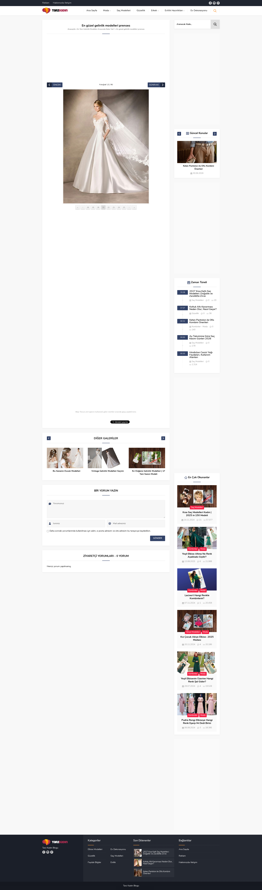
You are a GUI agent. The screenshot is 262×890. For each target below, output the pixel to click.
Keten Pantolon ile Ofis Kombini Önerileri (198, 167)
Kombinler (196, 327)
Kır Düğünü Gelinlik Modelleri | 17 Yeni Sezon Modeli (148, 472)
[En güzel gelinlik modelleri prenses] (106, 146)
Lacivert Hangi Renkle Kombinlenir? (197, 597)
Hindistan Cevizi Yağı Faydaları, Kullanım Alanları (201, 355)
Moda (205, 327)
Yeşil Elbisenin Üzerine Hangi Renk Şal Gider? (197, 680)
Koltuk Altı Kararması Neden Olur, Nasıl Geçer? (203, 308)
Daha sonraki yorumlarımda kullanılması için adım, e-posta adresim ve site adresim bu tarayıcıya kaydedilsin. (100, 531)
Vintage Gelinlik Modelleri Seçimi (107, 471)
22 (108, 207)
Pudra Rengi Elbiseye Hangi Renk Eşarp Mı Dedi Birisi (197, 721)
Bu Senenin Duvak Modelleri (66, 471)
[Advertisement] (106, 59)
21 (103, 207)
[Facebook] (210, 3)
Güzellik (195, 314)
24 (119, 207)
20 (98, 207)
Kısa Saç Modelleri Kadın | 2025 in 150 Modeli (197, 514)
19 (93, 207)
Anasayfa (71, 29)
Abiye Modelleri (193, 632)
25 (124, 207)
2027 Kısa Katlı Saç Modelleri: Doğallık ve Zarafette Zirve (201, 293)
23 (114, 207)
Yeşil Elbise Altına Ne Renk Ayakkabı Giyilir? (197, 555)
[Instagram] (214, 3)
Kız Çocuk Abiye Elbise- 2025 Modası (197, 638)
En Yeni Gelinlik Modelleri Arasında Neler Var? (95, 29)
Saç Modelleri (198, 300)
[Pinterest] (218, 3)
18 (88, 207)
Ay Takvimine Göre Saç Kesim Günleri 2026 (202, 337)
